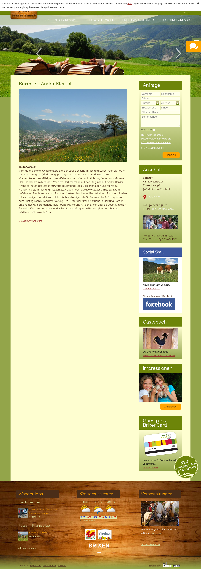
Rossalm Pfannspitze (34, 525)
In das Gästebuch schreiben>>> (159, 355)
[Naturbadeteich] (186, 467)
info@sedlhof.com (163, 209)
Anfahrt (154, 197)
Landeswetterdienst (89, 520)
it (189, 12)
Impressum (35, 565)
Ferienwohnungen (98, 20)
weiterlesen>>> (150, 467)
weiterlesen (157, 533)
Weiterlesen (34, 517)
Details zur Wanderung (30, 221)
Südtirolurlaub (176, 20)
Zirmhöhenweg (29, 502)
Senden (171, 155)
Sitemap (62, 565)
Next (180, 53)
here (130, 3)
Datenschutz (49, 565)
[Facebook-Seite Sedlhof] (159, 309)
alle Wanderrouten (27, 548)
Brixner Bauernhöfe (150, 544)
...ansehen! (170, 406)
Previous (41, 53)
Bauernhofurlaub (59, 20)
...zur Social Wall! (151, 288)
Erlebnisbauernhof (138, 20)
